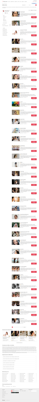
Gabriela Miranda (22, 318)
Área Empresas (35, 0)
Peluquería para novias (5, 35)
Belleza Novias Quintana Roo (31, 373)
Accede (33, 1)
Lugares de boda (12, 1)
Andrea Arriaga (22, 171)
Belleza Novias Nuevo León (4, 374)
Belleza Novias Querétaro (31, 374)
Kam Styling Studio (22, 145)
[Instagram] (23, 390)
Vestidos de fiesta (14, 386)
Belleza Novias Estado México (22, 373)
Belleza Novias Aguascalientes (5, 380)
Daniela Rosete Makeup (23, 128)
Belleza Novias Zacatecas (31, 380)
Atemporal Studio (22, 119)
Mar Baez (21, 162)
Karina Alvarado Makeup (23, 57)
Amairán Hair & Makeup (23, 179)
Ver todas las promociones (19, 342)
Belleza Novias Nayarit (31, 379)
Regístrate (36, 1)
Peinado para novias (5, 31)
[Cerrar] (10, 10)
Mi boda (9, 1)
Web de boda (3, 397)
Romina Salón (21, 83)
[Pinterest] (22, 390)
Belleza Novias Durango (22, 381)
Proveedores (15, 1)
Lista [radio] (29, 10)
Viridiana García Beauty (23, 136)
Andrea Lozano (22, 309)
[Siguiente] (36, 336)
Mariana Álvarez (22, 258)
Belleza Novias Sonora (13, 380)
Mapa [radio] (35, 10)
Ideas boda (23, 1)
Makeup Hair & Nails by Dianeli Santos (24, 92)
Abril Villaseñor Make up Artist (23, 292)
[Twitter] (21, 390)
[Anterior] (2, 336)
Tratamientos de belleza (5, 32)
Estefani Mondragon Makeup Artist (24, 214)
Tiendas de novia (3, 386)
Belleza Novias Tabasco (13, 381)
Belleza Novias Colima (31, 381)
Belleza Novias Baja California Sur (23, 379)
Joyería (11, 386)
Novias (18, 1)
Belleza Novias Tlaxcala (22, 380)
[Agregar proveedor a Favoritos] (18, 12)
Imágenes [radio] (33, 10)
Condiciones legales (4, 391)
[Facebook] (20, 390)
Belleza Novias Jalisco (13, 373)
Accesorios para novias (8, 386)
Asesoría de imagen (5, 33)
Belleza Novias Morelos (13, 374)
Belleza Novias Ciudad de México (5, 373)
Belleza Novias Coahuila (4, 379)
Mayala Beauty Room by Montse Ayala (24, 231)
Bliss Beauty (21, 66)
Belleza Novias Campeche (4, 381)
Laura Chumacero (22, 301)
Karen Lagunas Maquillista (23, 266)
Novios (20, 1)
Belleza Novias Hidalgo (13, 379)
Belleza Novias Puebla (22, 374)
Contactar (3, 390)
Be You (21, 74)
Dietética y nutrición (5, 34)
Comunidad (25, 1)
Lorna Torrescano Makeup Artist (24, 222)
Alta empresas (3, 394)
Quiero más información (34, 17)
